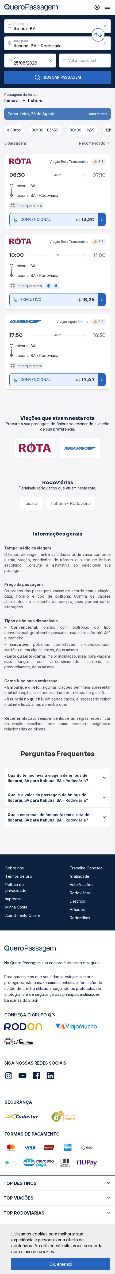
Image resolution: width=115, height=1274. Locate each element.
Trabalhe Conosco (86, 868)
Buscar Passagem (62, 77)
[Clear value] (50, 60)
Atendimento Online (22, 915)
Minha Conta (16, 907)
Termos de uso (18, 876)
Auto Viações (81, 884)
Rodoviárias (80, 893)
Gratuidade (79, 876)
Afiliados (77, 909)
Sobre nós (14, 868)
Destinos (77, 901)
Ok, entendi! (60, 1264)
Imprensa (13, 898)
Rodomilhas (80, 917)
